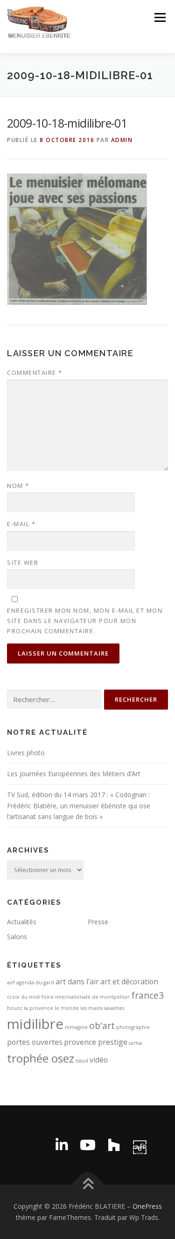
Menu (159, 17)
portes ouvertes (35, 1042)
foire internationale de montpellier (86, 997)
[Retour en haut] (87, 1184)
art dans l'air (77, 981)
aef (11, 982)
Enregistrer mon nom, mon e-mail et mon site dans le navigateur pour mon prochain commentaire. (84, 620)
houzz (14, 1008)
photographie (133, 1027)
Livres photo (26, 752)
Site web (22, 562)
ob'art (102, 1025)
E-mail (21, 524)
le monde (67, 1008)
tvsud (82, 1060)
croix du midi (23, 997)
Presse (98, 921)
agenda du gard (35, 982)
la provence (38, 1008)
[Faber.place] (140, 1145)
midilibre (35, 1024)
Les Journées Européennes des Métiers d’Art (73, 773)
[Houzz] (114, 1145)
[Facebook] (35, 1145)
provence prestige (95, 1042)
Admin (122, 140)
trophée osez (40, 1058)
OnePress (147, 1206)
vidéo (99, 1060)
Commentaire (35, 372)
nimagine (76, 1027)
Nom (18, 485)
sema (135, 1043)
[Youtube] (88, 1145)
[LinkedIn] (62, 1145)
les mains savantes (102, 1008)
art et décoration (129, 981)
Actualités (21, 921)
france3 (147, 995)
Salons (17, 936)
